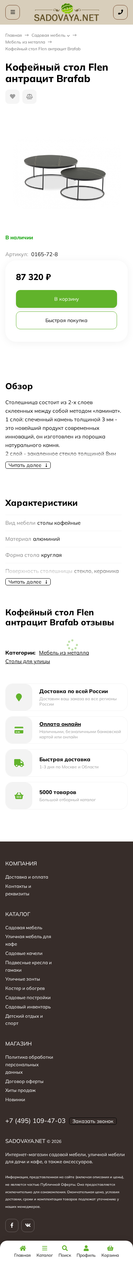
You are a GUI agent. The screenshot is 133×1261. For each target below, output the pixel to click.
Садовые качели (24, 953)
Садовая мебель (49, 35)
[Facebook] (11, 1225)
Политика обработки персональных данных (29, 1064)
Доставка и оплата (26, 877)
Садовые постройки (28, 997)
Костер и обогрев (25, 988)
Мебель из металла (25, 42)
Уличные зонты (22, 979)
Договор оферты (24, 1081)
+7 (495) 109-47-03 (35, 1121)
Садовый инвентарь (28, 1007)
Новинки (15, 1099)
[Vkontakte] (27, 1225)
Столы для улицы (27, 661)
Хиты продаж (20, 1090)
